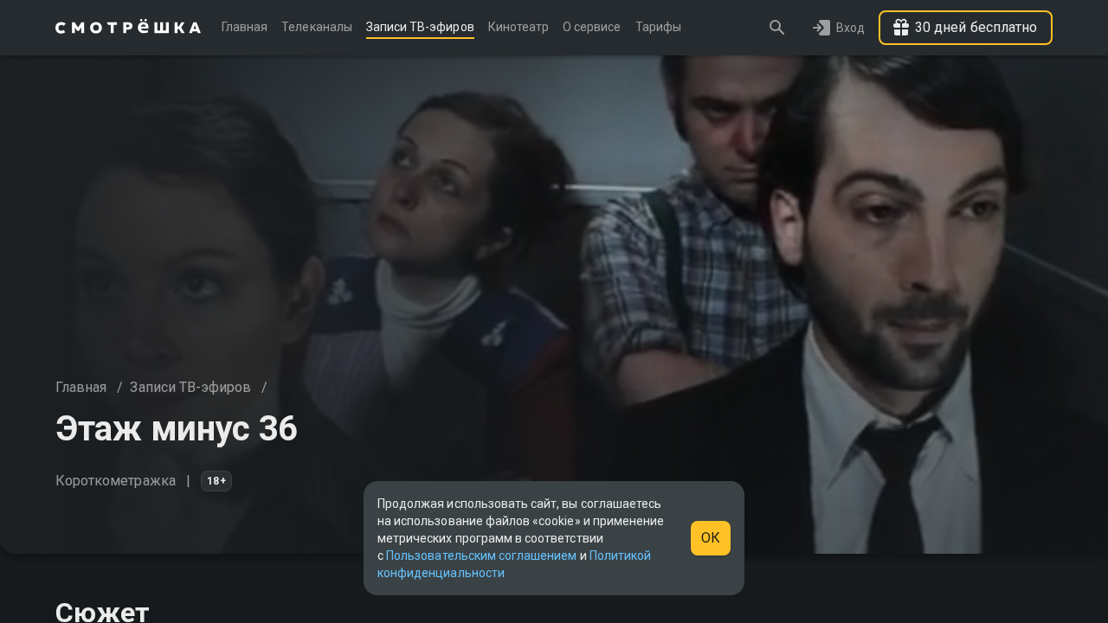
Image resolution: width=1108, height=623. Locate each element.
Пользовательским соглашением (481, 555)
